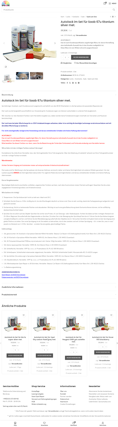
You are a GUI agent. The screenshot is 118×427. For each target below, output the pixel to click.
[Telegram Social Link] (78, 82)
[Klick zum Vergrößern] (5, 67)
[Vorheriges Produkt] (110, 17)
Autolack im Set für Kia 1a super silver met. (15, 338)
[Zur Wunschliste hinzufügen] (24, 315)
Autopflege (35, 391)
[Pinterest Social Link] (72, 82)
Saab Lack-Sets (92, 17)
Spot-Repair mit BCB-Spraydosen (13, 275)
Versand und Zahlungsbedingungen (44, 399)
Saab (83, 17)
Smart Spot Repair (38, 396)
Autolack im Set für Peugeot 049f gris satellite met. (73, 339)
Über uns (63, 391)
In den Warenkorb (80, 57)
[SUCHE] (113, 9)
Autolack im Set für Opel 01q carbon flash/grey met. (44, 338)
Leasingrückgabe (37, 394)
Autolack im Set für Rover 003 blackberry (103, 338)
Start (62, 17)
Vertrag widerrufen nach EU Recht (15, 406)
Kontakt (63, 394)
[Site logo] (6, 3)
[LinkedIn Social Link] (75, 82)
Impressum (64, 402)
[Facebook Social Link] (67, 82)
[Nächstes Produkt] (115, 17)
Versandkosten (81, 35)
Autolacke (75, 17)
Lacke (68, 17)
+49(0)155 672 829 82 (11, 399)
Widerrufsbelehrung (39, 404)
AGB (33, 402)
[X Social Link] (69, 82)
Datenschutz (64, 399)
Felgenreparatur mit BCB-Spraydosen (15, 277)
